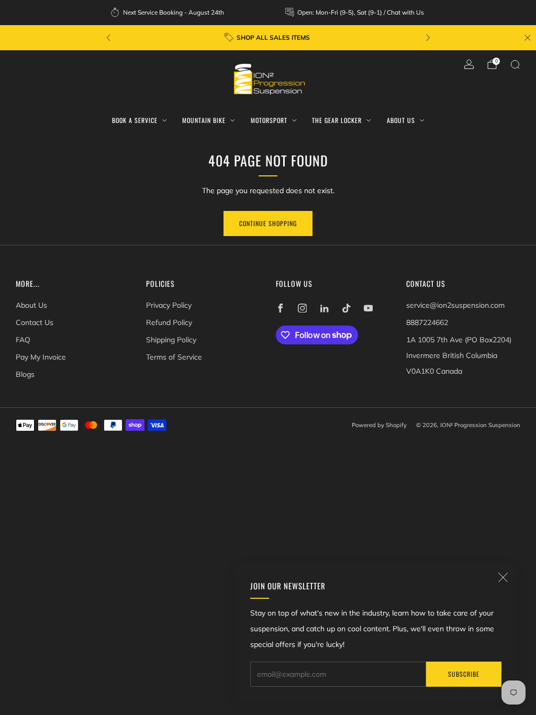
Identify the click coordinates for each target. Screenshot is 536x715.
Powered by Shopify (379, 425)
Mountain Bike (204, 120)
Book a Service (135, 120)
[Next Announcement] (428, 37)
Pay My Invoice (41, 357)
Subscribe (463, 673)
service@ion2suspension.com (455, 305)
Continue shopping (268, 223)
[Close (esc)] (503, 577)
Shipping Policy (171, 339)
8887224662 (427, 322)
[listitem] (168, 12)
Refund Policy (169, 322)
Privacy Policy (169, 305)
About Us (401, 120)
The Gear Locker (337, 120)
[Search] (515, 64)
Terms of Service (174, 357)
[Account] (469, 64)
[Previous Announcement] (108, 37)
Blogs (25, 374)
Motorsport (269, 120)
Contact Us (34, 322)
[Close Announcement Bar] (527, 37)
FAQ (23, 339)
